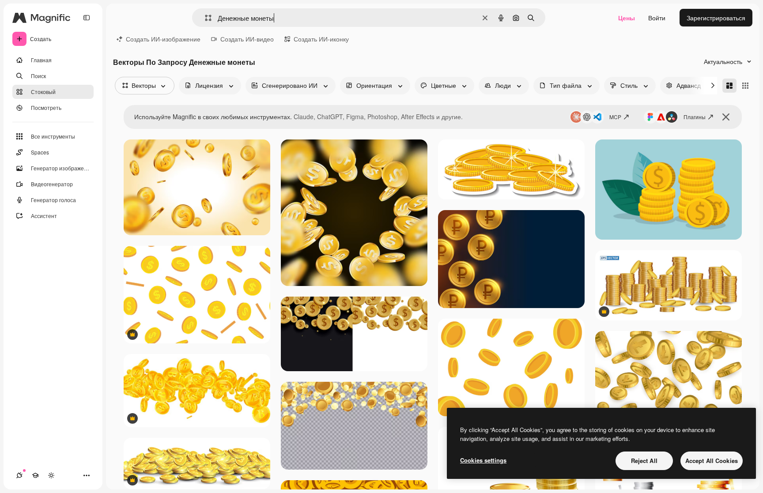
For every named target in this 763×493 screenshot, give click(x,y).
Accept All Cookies (711, 460)
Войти (656, 17)
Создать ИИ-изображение (163, 38)
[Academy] (35, 475)
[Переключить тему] (51, 475)
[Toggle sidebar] (86, 18)
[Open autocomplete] (205, 18)
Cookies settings (483, 460)
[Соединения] (19, 475)
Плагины (695, 116)
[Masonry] (729, 86)
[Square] (745, 86)
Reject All (644, 460)
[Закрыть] (726, 117)
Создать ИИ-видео (247, 38)
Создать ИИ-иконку (321, 38)
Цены (626, 17)
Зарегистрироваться (716, 17)
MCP (615, 116)
